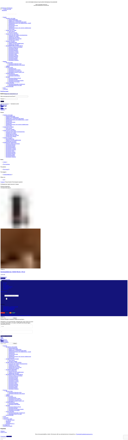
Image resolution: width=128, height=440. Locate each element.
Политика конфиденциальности (8, 315)
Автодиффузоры (10, 138)
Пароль (3, 98)
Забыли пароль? (5, 103)
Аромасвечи (9, 121)
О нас (4, 284)
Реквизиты (5, 288)
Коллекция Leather (10, 154)
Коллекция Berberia (10, 147)
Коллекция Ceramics (11, 149)
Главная (3, 182)
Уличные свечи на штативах (13, 143)
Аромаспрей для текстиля (12, 135)
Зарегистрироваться (11, 93)
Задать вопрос (4, 291)
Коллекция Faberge (10, 144)
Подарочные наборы (11, 136)
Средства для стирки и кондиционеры (15, 131)
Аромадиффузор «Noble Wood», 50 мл (13, 272)
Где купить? (6, 285)
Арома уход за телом (8, 126)
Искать (15, 318)
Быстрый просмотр (5, 279)
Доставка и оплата (7, 286)
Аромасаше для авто (11, 141)
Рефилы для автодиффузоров (13, 140)
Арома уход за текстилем (9, 130)
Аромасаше (9, 123)
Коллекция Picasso (10, 146)
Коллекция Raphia (10, 155)
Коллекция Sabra (10, 150)
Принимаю (9, 436)
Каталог (5, 283)
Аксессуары (9, 125)
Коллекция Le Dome (11, 148)
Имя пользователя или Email (8, 96)
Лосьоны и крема (10, 129)
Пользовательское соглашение (8, 314)
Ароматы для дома (8, 115)
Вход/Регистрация (7, 426)
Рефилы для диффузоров (12, 117)
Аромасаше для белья (11, 134)
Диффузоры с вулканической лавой (15, 118)
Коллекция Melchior (10, 153)
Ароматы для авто (7, 137)
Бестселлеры (6, 164)
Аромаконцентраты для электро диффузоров (17, 124)
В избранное (4, 277)
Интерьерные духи (10, 122)
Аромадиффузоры (10, 116)
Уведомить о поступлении (6, 336)
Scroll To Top (4, 432)
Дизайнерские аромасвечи (9, 142)
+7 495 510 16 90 (7, 9)
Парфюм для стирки (11, 132)
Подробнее (3, 436)
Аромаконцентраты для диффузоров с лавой (17, 119)
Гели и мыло (9, 128)
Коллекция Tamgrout (11, 156)
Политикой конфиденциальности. (84, 434)
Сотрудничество (7, 287)
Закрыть (3, 109)
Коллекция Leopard (10, 152)
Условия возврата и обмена (23, 315)
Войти (2, 101)
